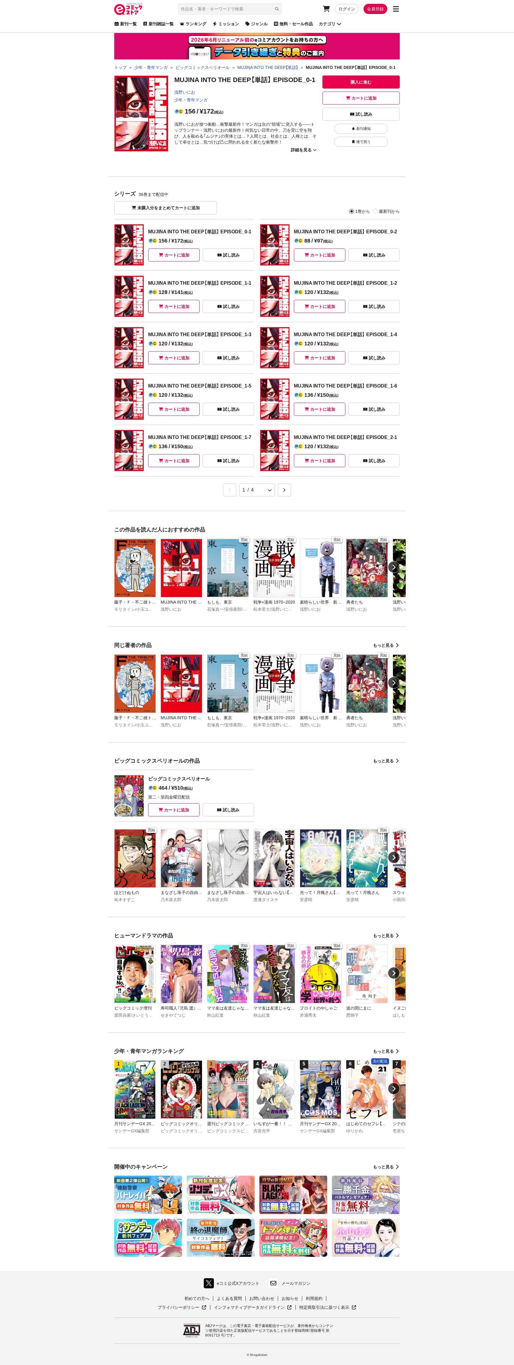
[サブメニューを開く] (396, 9)
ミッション (228, 23)
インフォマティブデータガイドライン (249, 1307)
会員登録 (375, 9)
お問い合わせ (261, 1298)
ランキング (196, 23)
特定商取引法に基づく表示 (327, 1307)
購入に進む (361, 82)
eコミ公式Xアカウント (233, 1284)
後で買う (363, 142)
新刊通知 (363, 129)
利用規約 (314, 1298)
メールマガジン (296, 1283)
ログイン (347, 9)
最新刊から (389, 211)
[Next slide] (394, 567)
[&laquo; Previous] (229, 490)
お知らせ (290, 1298)
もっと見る (383, 645)
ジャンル (259, 23)
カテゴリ (327, 23)
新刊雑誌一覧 (161, 23)
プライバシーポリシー (182, 1307)
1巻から (362, 211)
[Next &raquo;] (284, 490)
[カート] (326, 9)
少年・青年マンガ (191, 99)
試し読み (364, 114)
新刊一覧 (128, 23)
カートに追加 (364, 98)
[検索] (277, 9)
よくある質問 (229, 1298)
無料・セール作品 (296, 23)
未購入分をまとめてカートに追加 (168, 207)
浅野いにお (184, 92)
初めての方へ (196, 1298)
